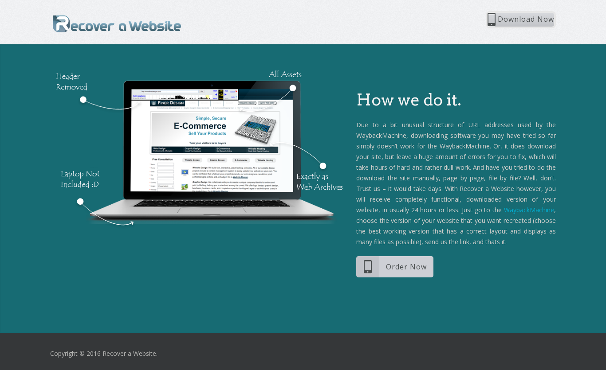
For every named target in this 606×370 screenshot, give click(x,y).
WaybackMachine (529, 210)
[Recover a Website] (116, 23)
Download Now (525, 19)
